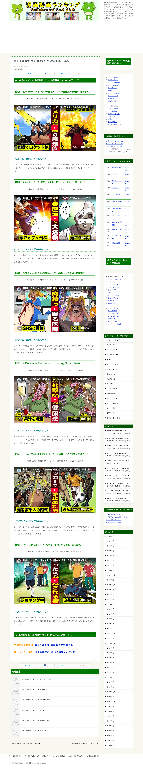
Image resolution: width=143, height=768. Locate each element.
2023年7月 (110, 541)
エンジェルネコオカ (114, 116)
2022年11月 (111, 580)
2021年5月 (110, 667)
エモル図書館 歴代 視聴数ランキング (55, 652)
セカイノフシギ (113, 96)
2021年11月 (111, 638)
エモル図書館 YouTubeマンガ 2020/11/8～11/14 (36, 731)
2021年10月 (111, 643)
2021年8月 (110, 653)
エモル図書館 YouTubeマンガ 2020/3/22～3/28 (36, 720)
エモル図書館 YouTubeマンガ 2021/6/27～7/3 (84, 743)
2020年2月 (110, 740)
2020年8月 (110, 711)
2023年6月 (110, 546)
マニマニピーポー (114, 82)
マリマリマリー (113, 80)
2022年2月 (110, 624)
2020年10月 (111, 701)
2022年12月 (111, 575)
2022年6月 (110, 604)
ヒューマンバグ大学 (114, 77)
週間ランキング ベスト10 (114, 141)
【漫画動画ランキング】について (117, 514)
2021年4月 (110, 672)
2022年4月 (110, 614)
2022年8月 (110, 594)
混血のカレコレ (113, 98)
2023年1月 (110, 570)
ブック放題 (116, 243)
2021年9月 (110, 648)
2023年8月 (110, 536)
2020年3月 (110, 735)
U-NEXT (115, 188)
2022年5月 (110, 609)
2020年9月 (110, 706)
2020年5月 (110, 726)
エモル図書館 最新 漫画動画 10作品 (54, 645)
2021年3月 (110, 677)
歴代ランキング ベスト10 (114, 146)
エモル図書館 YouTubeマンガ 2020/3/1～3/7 (35, 689)
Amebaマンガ (117, 229)
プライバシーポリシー (113, 520)
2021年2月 (110, 682)
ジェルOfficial (112, 88)
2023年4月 (110, 555)
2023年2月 (110, 565)
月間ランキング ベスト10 (114, 144)
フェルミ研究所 (113, 108)
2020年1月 (110, 745)
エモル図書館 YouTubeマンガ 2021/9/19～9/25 (36, 700)
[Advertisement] (71, 38)
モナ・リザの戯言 (114, 93)
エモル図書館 (18, 69)
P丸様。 (110, 90)
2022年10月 (111, 585)
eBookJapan (116, 167)
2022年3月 (110, 619)
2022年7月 (110, 599)
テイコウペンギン (114, 114)
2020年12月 (111, 692)
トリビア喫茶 (112, 122)
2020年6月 (110, 721)
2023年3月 (110, 560)
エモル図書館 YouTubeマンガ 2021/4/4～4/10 (35, 710)
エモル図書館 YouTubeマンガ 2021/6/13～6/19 (26, 743)
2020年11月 (111, 696)
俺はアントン (112, 101)
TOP (31, 756)
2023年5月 (110, 551)
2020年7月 (110, 716)
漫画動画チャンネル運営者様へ (116, 517)
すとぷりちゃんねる (114, 324)
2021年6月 (110, 663)
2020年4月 (110, 730)
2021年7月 (110, 658)
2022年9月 (110, 590)
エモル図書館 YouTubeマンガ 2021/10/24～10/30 (36, 679)
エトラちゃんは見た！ (115, 85)
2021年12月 (111, 633)
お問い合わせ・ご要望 (113, 522)
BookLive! (115, 174)
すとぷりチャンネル (114, 124)
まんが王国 (116, 195)
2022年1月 (110, 628)
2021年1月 (110, 687)
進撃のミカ (111, 119)
